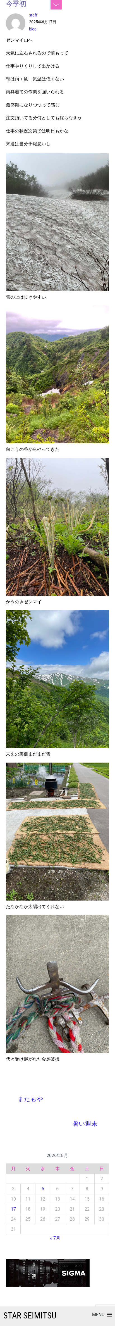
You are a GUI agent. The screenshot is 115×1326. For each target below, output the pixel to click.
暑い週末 (85, 1123)
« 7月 (55, 1238)
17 (13, 1209)
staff (33, 15)
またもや (30, 1099)
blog (33, 29)
